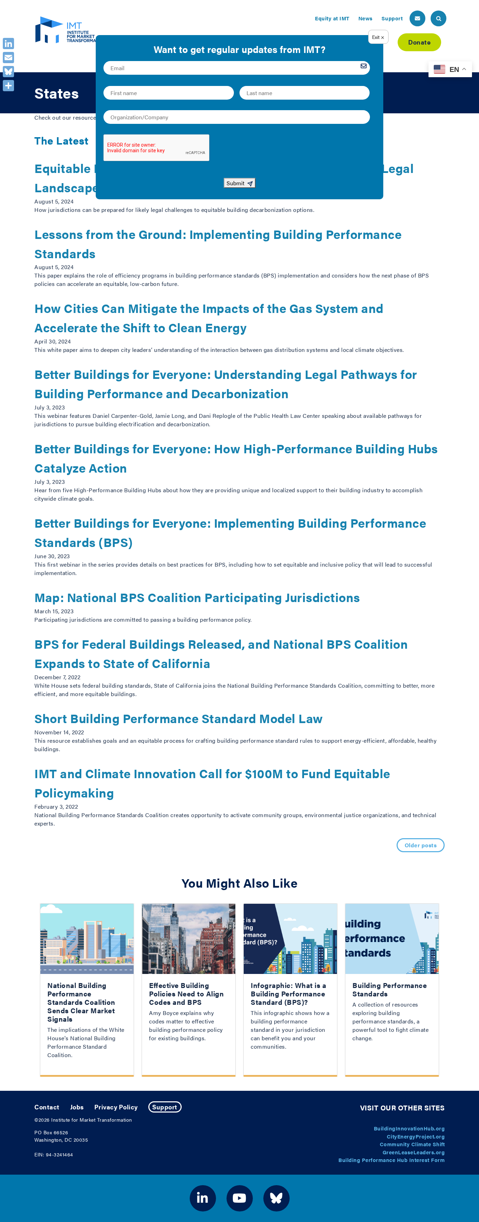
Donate (419, 42)
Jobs (77, 1106)
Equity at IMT (332, 18)
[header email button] (417, 18)
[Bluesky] (8, 72)
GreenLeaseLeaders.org (414, 1152)
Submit (235, 183)
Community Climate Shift (412, 1144)
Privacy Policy (116, 1106)
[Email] (8, 58)
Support (392, 18)
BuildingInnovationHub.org (409, 1128)
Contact (47, 1106)
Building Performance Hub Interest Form (391, 1159)
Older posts (421, 845)
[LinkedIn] (8, 43)
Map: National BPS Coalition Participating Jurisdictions (197, 597)
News (365, 18)
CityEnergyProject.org (416, 1136)
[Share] (8, 86)
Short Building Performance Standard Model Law (178, 718)
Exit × (378, 36)
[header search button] (438, 18)
